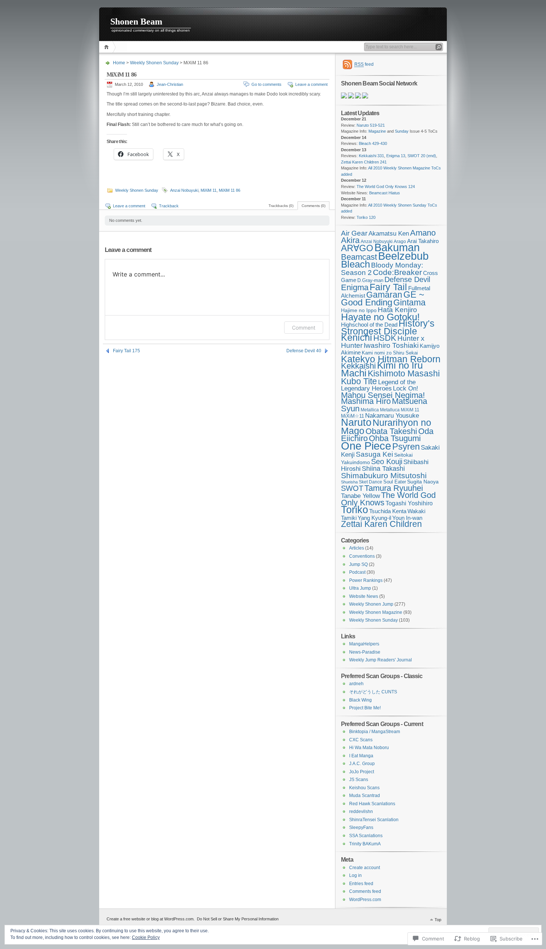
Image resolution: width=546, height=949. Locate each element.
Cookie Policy (146, 937)
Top (438, 919)
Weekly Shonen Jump (371, 604)
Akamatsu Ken (388, 233)
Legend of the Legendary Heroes (378, 385)
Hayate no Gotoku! (380, 317)
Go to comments (266, 84)
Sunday (402, 131)
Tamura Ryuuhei (393, 488)
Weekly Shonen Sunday (154, 62)
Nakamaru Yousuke (392, 415)
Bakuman (397, 247)
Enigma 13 (395, 155)
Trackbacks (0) (281, 206)
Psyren (406, 446)
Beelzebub (403, 256)
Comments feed (365, 891)
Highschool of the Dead (369, 325)
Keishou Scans (364, 787)
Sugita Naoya (423, 482)
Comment (303, 327)
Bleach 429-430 (373, 143)
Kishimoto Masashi (404, 373)
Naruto (356, 422)
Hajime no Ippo (359, 310)
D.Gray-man (370, 280)
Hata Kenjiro (397, 310)
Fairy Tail (388, 287)
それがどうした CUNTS (373, 691)
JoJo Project (361, 771)
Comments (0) (313, 206)
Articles (356, 548)
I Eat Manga (361, 755)
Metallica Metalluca (380, 409)
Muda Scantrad (364, 795)
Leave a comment (311, 84)
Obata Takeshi (391, 431)
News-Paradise (364, 652)
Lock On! (405, 388)
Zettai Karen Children (381, 524)
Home (107, 47)
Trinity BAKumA (365, 843)
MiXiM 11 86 (229, 190)
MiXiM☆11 (352, 416)
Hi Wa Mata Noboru (369, 747)
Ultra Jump (360, 588)
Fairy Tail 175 (126, 350)
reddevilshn (361, 811)
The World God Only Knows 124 (386, 186)
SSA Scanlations (366, 835)
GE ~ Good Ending (382, 298)
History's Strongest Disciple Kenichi (388, 330)
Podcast (357, 572)
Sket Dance (370, 481)
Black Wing (360, 700)
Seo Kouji (386, 461)
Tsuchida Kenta (387, 511)
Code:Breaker (397, 272)
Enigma (354, 287)
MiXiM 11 (209, 190)
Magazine (377, 131)
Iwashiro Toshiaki (391, 345)
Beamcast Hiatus (384, 193)
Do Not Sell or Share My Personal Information (238, 919)
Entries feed (361, 883)
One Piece (366, 446)
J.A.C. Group (362, 763)
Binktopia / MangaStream (374, 731)
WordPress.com (365, 899)
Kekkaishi (358, 365)
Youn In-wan (407, 518)
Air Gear (354, 233)
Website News (363, 596)
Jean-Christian (170, 84)
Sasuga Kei (374, 454)
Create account (364, 867)
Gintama (409, 302)
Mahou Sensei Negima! (383, 395)
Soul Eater (394, 482)
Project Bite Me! (365, 707)
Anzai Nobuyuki (184, 190)
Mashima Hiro (366, 401)
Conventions (362, 556)
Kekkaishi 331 (371, 155)
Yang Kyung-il (374, 518)
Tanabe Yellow (360, 495)
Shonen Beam (136, 21)
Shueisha (349, 482)
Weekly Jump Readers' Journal (380, 660)
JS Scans (358, 779)
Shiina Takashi (383, 468)
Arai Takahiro (423, 241)
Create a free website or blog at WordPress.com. (151, 919)
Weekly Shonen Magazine (375, 612)
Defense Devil (407, 279)
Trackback (169, 206)
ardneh (356, 683)
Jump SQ (358, 564)
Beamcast (359, 257)
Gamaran (384, 294)
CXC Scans (361, 739)
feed (364, 64)
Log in (355, 875)
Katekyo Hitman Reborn (391, 359)
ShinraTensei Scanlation (374, 819)
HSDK (384, 338)
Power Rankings (366, 580)
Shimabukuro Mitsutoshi (384, 475)
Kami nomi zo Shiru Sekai (390, 353)
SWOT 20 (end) (421, 155)
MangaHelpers (364, 644)
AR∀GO (357, 248)
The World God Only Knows (388, 498)
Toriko (354, 509)
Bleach (355, 264)
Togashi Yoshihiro (409, 503)
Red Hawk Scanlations (372, 803)
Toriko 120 (366, 217)
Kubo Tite (359, 381)
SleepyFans (361, 827)
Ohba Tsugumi (395, 438)
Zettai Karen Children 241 (364, 162)
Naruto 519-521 (371, 125)
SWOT (352, 488)
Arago (400, 241)
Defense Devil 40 (303, 350)
